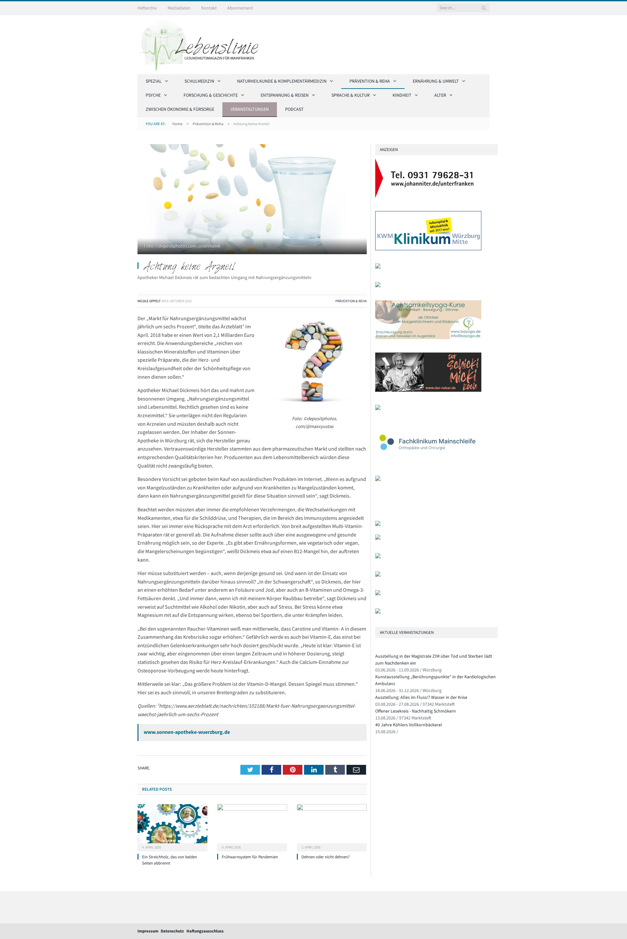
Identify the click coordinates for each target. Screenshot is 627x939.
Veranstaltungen (250, 109)
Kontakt (209, 8)
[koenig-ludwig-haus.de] (377, 267)
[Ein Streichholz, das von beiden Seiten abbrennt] (172, 827)
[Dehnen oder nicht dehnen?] (332, 827)
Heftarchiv (147, 8)
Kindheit (402, 95)
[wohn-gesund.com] (377, 285)
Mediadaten (179, 8)
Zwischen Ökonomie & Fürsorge (180, 109)
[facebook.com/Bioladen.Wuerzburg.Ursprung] (377, 575)
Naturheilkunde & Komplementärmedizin (282, 81)
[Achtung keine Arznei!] (252, 200)
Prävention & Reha (369, 81)
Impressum (147, 931)
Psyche (153, 95)
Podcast (294, 109)
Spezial (154, 81)
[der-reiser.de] (428, 390)
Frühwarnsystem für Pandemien (250, 857)
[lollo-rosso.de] (377, 538)
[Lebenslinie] (201, 43)
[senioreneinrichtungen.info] (377, 594)
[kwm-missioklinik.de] (428, 249)
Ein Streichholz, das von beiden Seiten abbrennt (169, 860)
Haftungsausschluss (205, 931)
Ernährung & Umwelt (436, 81)
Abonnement (240, 8)
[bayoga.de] (428, 337)
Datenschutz (172, 931)
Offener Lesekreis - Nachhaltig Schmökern (415, 711)
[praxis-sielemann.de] (377, 479)
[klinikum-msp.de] (377, 557)
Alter (440, 95)
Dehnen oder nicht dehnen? (325, 857)
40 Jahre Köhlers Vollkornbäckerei (408, 725)
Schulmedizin (199, 81)
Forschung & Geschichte (211, 95)
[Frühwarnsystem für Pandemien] (252, 827)
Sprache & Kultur (350, 95)
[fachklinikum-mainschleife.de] (428, 461)
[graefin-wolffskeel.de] (377, 408)
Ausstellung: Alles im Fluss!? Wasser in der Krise (421, 697)
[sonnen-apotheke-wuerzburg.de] (377, 612)
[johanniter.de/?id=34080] (428, 196)
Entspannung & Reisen (285, 95)
